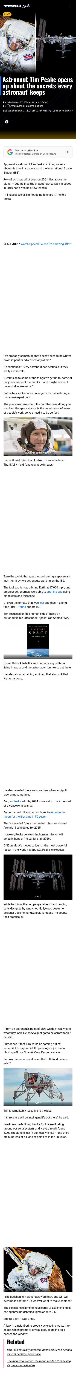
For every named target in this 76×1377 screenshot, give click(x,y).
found (22, 607)
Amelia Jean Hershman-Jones (26, 105)
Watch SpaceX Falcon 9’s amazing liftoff (46, 244)
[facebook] (6, 122)
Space (7, 14)
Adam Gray (67, 111)
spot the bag (54, 591)
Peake (17, 801)
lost (41, 602)
